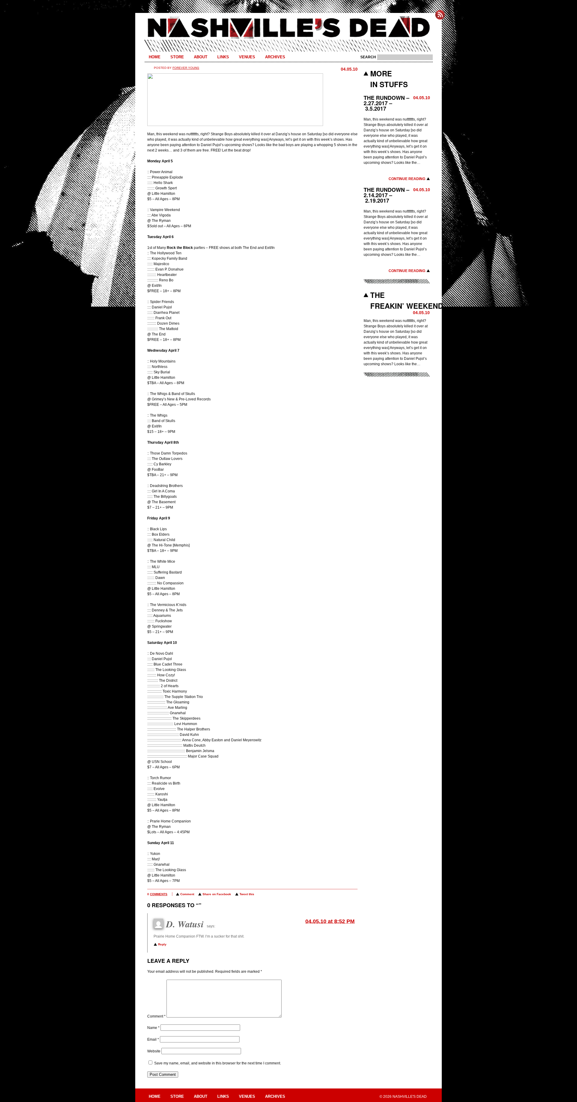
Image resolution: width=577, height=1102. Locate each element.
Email (153, 1039)
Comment (187, 894)
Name (153, 1028)
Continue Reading (407, 179)
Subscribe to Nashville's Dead (440, 15)
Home (154, 57)
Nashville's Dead (288, 28)
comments (158, 894)
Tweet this (247, 894)
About (200, 57)
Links (223, 57)
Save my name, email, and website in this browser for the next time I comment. (217, 1063)
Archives (275, 57)
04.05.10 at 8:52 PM (330, 921)
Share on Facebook (217, 894)
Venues (247, 57)
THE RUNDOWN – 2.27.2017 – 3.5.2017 (386, 103)
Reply (162, 944)
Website (153, 1051)
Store (177, 57)
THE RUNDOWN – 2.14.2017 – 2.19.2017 (386, 195)
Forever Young (185, 67)
